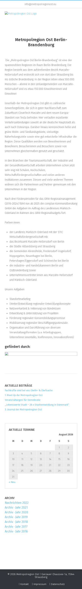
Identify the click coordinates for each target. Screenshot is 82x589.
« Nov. (12, 482)
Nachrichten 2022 (17, 503)
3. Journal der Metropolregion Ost (23, 409)
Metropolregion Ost (27, 574)
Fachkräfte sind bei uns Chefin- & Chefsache (29, 390)
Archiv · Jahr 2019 (16, 517)
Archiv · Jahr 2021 (16, 507)
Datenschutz (58, 584)
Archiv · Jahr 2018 (16, 522)
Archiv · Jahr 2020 (16, 512)
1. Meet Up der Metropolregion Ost (24, 395)
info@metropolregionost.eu (40, 4)
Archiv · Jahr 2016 (16, 531)
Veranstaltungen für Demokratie (22, 399)
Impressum (40, 584)
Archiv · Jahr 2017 (16, 526)
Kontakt (24, 584)
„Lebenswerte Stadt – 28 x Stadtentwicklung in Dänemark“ (37, 404)
